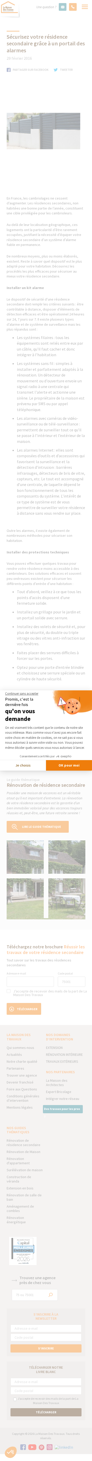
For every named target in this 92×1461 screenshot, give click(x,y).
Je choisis (23, 765)
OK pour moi (69, 765)
